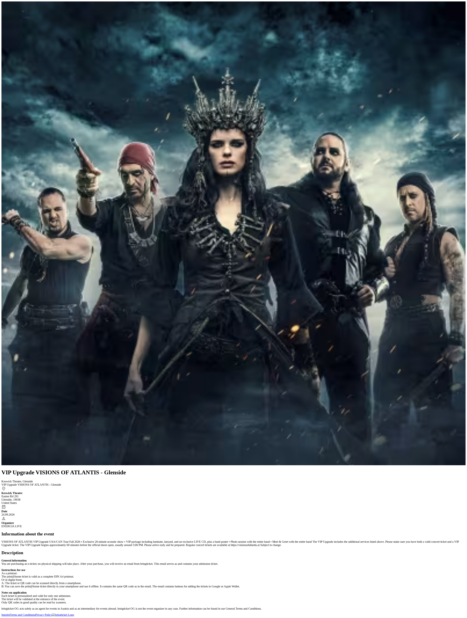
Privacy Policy (43, 614)
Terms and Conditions (22, 614)
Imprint (5, 614)
